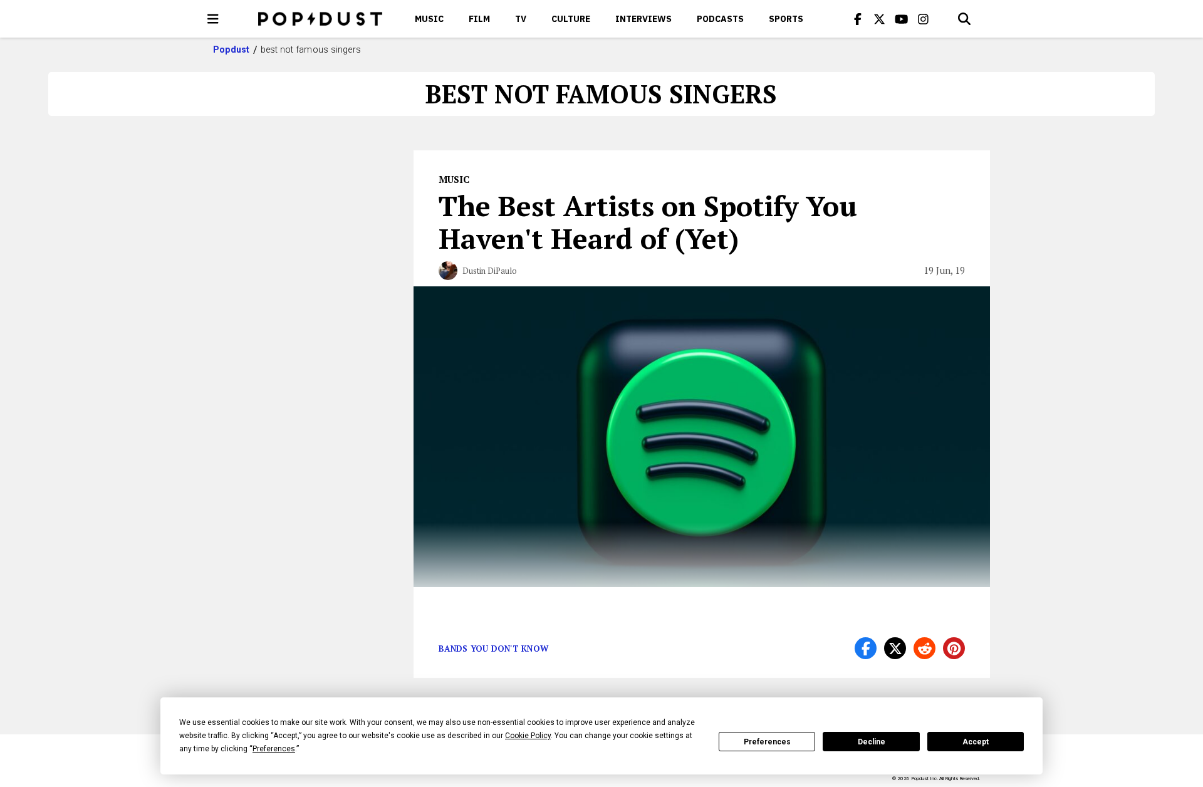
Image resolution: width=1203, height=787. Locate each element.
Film (479, 18)
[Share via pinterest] (954, 648)
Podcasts (720, 18)
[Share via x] (895, 648)
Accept (975, 741)
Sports (786, 18)
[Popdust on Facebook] (857, 19)
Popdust (231, 49)
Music (429, 18)
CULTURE (570, 18)
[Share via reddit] (924, 648)
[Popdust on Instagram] (923, 19)
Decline (871, 741)
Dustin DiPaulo (489, 270)
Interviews (643, 18)
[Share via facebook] (866, 648)
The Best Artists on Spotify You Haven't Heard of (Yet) (648, 222)
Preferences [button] (274, 748)
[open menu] (213, 19)
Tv (520, 18)
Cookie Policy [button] (528, 735)
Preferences (767, 741)
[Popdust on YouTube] (901, 19)
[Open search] (964, 19)
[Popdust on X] (879, 19)
